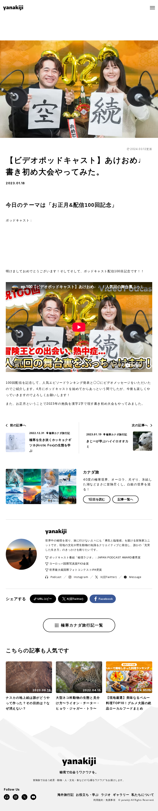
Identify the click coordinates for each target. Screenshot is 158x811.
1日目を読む (96, 499)
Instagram (81, 577)
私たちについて (142, 794)
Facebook (106, 598)
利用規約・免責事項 (104, 800)
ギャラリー (121, 794)
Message (135, 577)
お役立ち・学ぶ (87, 794)
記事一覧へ (125, 499)
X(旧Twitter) (108, 577)
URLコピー (44, 598)
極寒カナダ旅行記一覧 (82, 625)
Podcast (55, 577)
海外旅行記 (65, 794)
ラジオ (106, 794)
